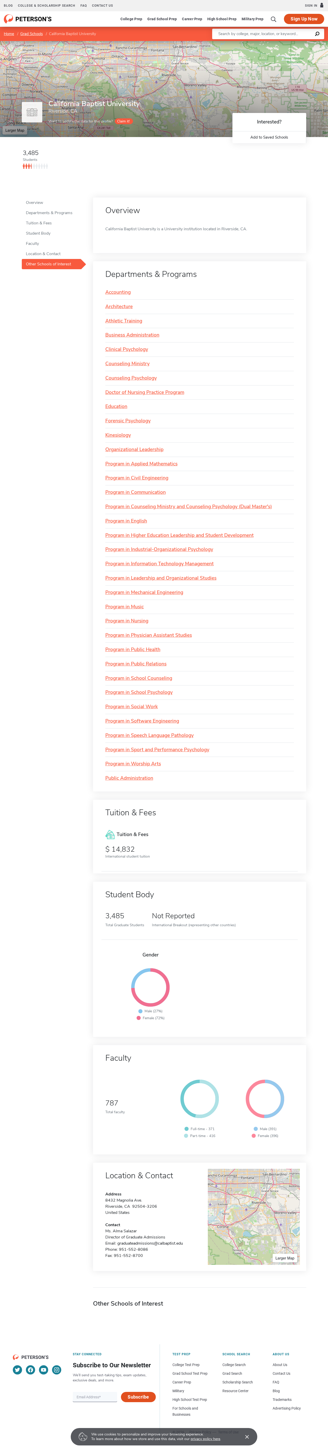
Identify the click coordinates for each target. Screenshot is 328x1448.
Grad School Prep (162, 19)
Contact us (102, 5)
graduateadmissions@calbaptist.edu (150, 1243)
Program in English (126, 521)
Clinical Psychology (126, 349)
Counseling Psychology (131, 378)
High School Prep (222, 19)
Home (9, 33)
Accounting (118, 292)
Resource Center (235, 1391)
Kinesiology (118, 435)
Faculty (32, 243)
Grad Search (232, 1373)
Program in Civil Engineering (136, 478)
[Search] (274, 19)
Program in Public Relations (136, 664)
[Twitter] (17, 1369)
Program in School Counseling (138, 678)
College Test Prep (186, 1365)
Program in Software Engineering (142, 721)
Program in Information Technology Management (159, 564)
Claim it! (123, 121)
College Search (234, 1365)
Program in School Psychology (139, 692)
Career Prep (192, 19)
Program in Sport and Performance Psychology (157, 750)
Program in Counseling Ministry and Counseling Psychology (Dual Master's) (188, 507)
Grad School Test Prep (190, 1373)
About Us (280, 1365)
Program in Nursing (126, 621)
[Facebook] (30, 1369)
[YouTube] (43, 1369)
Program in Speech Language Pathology (149, 735)
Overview (34, 202)
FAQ (83, 5)
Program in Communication (135, 492)
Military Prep (252, 19)
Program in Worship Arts (133, 764)
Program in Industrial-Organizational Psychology (159, 550)
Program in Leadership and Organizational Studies (161, 578)
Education (116, 407)
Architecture (119, 307)
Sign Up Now (304, 19)
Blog (8, 5)
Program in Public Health (132, 650)
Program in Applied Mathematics (141, 464)
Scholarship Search (237, 1382)
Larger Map (14, 130)
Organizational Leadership (134, 450)
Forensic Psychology (128, 421)
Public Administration (129, 778)
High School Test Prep (189, 1400)
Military (178, 1391)
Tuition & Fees (39, 223)
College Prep (131, 19)
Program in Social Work (131, 707)
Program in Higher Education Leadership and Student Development (179, 535)
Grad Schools (31, 33)
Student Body (38, 233)
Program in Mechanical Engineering (144, 593)
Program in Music (124, 607)
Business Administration (132, 335)
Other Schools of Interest (48, 264)
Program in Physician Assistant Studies (148, 635)
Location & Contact (43, 254)
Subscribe (138, 1397)
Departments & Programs (49, 213)
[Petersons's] (28, 19)
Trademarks (282, 1400)
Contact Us (281, 1373)
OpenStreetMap (293, 43)
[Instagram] (56, 1369)
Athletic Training (123, 321)
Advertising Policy (287, 1408)
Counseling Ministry (127, 364)
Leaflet (268, 43)
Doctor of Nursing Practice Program (144, 392)
